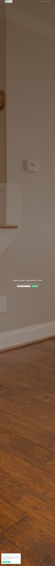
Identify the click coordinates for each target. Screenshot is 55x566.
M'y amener (35, 286)
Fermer (15, 562)
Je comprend (6, 562)
